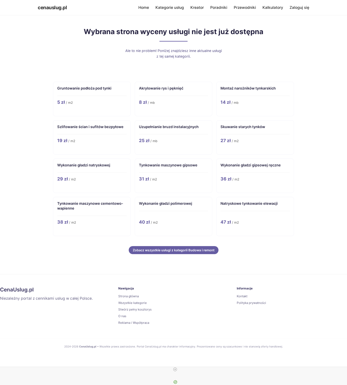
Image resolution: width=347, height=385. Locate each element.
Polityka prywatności (251, 303)
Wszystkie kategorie (132, 303)
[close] (175, 369)
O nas (122, 316)
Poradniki (218, 7)
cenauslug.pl (52, 7)
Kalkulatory (272, 7)
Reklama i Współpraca (133, 323)
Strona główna (128, 296)
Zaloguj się (299, 7)
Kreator (197, 7)
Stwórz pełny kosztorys (135, 309)
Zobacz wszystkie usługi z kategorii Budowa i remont (173, 250)
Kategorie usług (169, 7)
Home (143, 7)
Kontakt (242, 296)
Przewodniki (245, 7)
